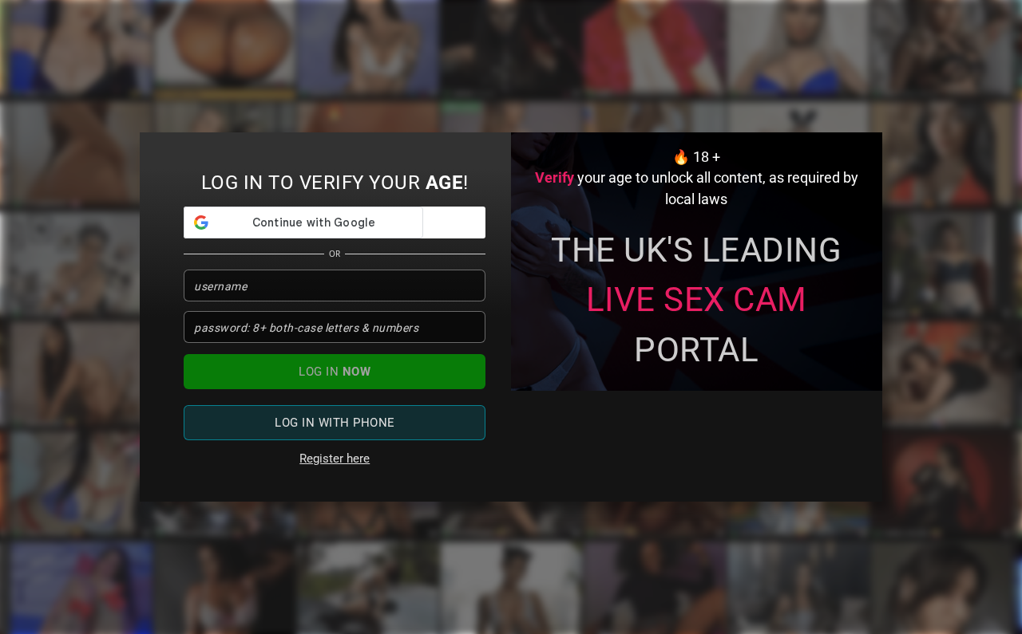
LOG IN (334, 371)
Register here (334, 458)
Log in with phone (335, 422)
